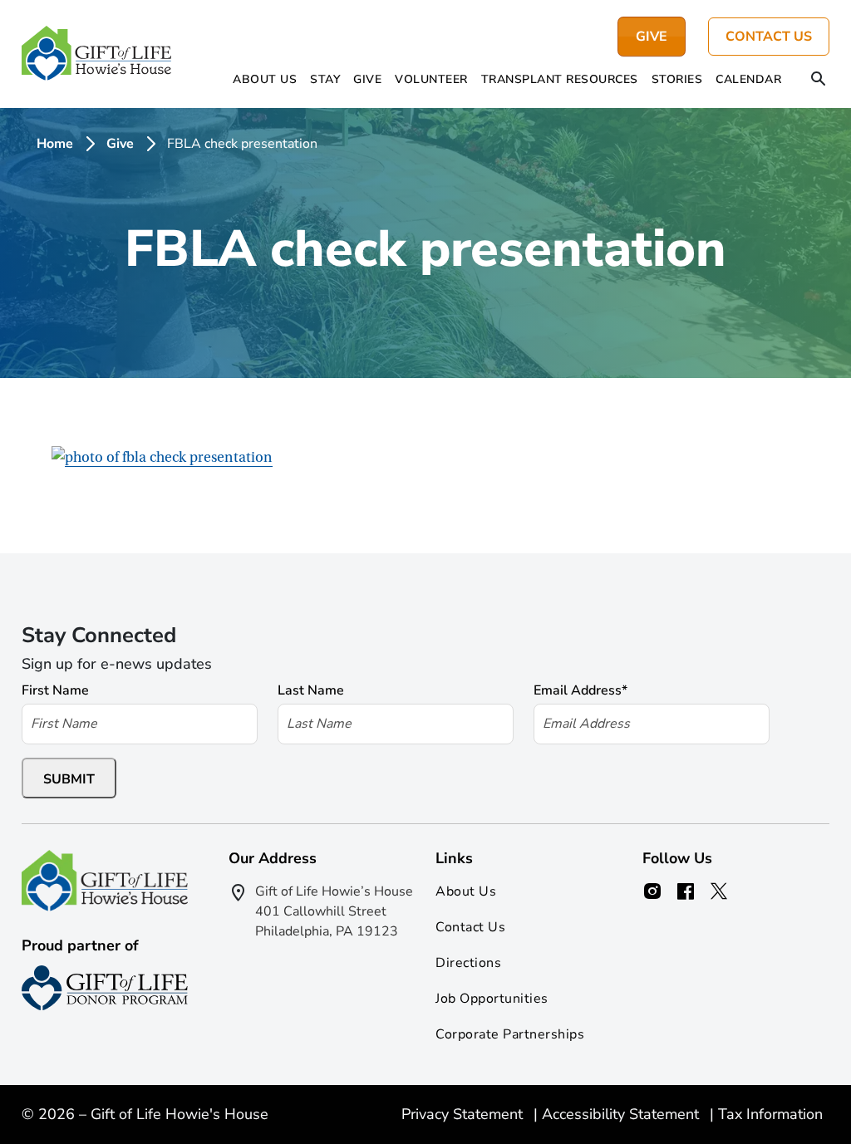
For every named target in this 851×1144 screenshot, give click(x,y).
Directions (468, 963)
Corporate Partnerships (509, 1034)
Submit (69, 779)
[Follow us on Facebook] (686, 891)
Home (55, 144)
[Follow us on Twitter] (719, 891)
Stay (325, 79)
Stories (677, 79)
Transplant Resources (559, 79)
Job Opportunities (491, 998)
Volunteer (431, 79)
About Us (265, 79)
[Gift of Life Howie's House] (96, 54)
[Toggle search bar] (818, 80)
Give (367, 79)
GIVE (651, 36)
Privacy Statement (464, 1114)
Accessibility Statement (622, 1114)
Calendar (748, 79)
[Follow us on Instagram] (652, 891)
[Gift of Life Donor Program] (105, 987)
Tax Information (770, 1114)
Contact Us (769, 36)
